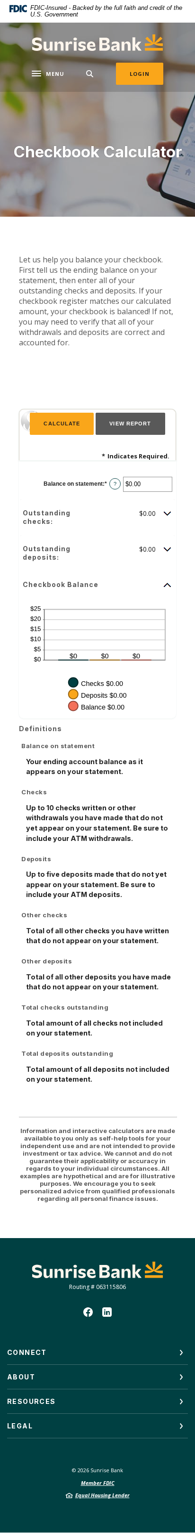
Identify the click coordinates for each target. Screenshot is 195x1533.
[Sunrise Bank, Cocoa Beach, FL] (97, 42)
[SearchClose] (90, 74)
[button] (97, 517)
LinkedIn (107, 1312)
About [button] (21, 1377)
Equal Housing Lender (102, 1495)
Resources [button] (31, 1401)
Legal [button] (20, 1426)
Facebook (88, 1312)
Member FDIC (98, 1482)
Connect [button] (27, 1352)
